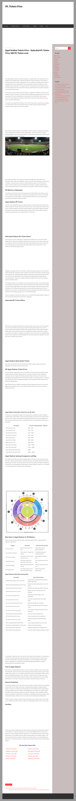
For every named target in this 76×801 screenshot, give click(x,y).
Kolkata (56, 65)
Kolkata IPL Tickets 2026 (11, 756)
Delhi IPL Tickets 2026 (10, 758)
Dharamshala (57, 77)
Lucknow (57, 70)
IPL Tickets (6, 26)
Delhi (56, 62)
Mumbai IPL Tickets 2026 (11, 753)
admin (13, 47)
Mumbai (56, 59)
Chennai (56, 60)
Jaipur (56, 72)
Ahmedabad (57, 64)
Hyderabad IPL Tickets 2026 (34, 751)
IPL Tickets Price (13, 6)
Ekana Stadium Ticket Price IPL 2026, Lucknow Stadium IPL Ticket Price (62, 101)
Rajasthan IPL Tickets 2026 (33, 758)
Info (46, 26)
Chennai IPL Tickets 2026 (11, 748)
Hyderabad (57, 69)
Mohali (56, 74)
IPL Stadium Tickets (15, 26)
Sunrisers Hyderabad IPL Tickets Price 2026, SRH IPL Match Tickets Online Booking (62, 92)
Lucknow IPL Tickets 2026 (33, 753)
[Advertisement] (50, 13)
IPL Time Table (58, 57)
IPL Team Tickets (26, 26)
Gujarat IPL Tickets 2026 (33, 748)
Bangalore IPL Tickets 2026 (12, 751)
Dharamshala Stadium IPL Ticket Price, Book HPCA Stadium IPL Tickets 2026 (21, 788)
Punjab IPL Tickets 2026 (33, 756)
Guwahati (57, 75)
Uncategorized (9, 784)
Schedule (35, 26)
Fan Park (41, 26)
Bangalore (57, 67)
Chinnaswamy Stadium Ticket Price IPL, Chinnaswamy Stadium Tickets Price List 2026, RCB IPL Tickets (28, 789)
